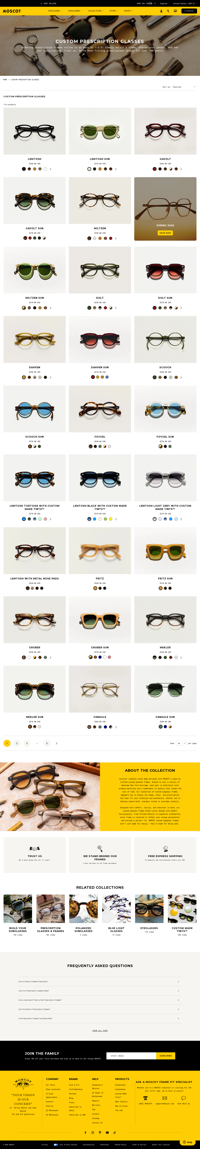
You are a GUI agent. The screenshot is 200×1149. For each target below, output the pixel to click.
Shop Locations (53, 1089)
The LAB (118, 1110)
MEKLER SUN (34, 717)
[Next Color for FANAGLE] (116, 727)
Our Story (50, 1085)
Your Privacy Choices (68, 1145)
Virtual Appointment (51, 1095)
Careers (95, 1114)
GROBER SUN (100, 647)
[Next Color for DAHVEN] (50, 377)
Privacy (45, 1145)
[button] (168, 11)
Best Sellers (121, 1101)
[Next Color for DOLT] (116, 308)
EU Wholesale (52, 1110)
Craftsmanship (75, 1089)
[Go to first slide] (155, 3)
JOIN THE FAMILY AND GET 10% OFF (98, 3)
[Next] (56, 743)
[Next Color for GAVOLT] (181, 169)
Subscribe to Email (75, 1108)
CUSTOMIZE (189, 11)
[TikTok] (114, 1132)
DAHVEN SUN (100, 367)
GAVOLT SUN (34, 228)
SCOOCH (165, 367)
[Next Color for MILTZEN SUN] (50, 308)
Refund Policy (120, 1145)
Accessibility (88, 1145)
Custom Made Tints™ (121, 1095)
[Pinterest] (100, 1132)
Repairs (95, 1100)
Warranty (96, 1105)
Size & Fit (74, 1085)
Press (71, 1102)
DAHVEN (34, 367)
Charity (49, 1106)
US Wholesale (52, 1115)
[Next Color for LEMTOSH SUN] (116, 169)
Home (5, 79)
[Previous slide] (41, 3)
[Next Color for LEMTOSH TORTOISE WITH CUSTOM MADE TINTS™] (50, 519)
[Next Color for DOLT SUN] (181, 308)
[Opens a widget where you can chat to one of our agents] (187, 1142)
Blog (71, 1098)
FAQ (93, 1109)
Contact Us (97, 1122)
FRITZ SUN (165, 578)
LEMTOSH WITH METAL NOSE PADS (34, 578)
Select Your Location (161, 1145)
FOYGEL (100, 436)
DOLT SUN (165, 298)
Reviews (72, 1093)
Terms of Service (139, 1145)
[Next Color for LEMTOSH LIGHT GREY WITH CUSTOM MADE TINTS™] (181, 519)
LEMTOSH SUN (100, 159)
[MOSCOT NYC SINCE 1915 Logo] (11, 11)
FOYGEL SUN (165, 436)
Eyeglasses (120, 1085)
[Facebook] (85, 1132)
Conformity (104, 1145)
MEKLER (165, 647)
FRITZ (100, 578)
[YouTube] (107, 1132)
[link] (35, 131)
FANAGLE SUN (165, 717)
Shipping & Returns (97, 1086)
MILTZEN (100, 228)
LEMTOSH (34, 159)
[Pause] (150, 3)
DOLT (100, 298)
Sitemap (95, 1118)
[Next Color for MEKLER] (181, 657)
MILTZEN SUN (34, 298)
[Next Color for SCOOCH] (181, 377)
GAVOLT (165, 159)
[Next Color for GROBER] (50, 657)
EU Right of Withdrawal (97, 1094)
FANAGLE (100, 717)
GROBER (34, 647)
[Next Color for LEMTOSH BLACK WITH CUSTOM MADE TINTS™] (116, 519)
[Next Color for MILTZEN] (116, 238)
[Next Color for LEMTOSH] (50, 169)
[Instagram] (92, 1132)
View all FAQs (100, 1030)
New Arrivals (121, 1106)
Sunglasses (120, 1089)
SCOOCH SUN (34, 436)
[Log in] (161, 11)
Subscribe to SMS (77, 1115)
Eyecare (49, 1101)
